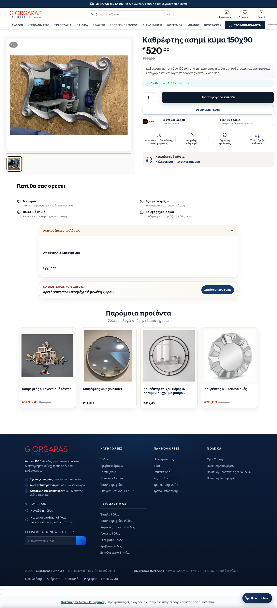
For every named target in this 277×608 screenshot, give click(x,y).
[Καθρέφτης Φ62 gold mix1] (108, 355)
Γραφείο (99, 25)
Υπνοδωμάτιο (38, 25)
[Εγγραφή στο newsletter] (81, 540)
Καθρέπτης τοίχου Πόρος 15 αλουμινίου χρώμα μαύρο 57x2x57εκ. (164, 391)
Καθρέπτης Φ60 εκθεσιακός (225, 389)
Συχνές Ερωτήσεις (166, 478)
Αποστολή (71, 579)
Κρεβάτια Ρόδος (111, 546)
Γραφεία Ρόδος (110, 533)
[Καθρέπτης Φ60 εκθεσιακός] (229, 355)
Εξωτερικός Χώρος (124, 25)
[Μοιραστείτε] (3, 589)
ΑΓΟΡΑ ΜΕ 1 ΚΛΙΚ (208, 110)
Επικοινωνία (162, 472)
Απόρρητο (53, 579)
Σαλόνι (17, 25)
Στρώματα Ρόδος (111, 540)
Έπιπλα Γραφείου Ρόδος (116, 521)
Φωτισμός (175, 25)
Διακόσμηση (152, 25)
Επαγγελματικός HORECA (117, 491)
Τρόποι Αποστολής (166, 491)
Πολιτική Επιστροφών (221, 478)
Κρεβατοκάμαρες (111, 466)
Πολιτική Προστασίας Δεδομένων (229, 472)
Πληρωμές (90, 579)
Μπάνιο (193, 25)
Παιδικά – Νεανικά (112, 478)
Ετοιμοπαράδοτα (247, 25)
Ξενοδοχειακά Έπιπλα (115, 552)
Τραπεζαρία (63, 25)
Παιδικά (82, 25)
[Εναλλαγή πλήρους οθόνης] (1, 589)
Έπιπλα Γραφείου (111, 485)
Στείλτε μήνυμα (188, 162)
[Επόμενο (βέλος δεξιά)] (1, 594)
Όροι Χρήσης (215, 459)
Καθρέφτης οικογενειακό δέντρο (46, 389)
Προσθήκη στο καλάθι (218, 97)
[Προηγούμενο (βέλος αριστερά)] (0, 594)
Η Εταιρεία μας (164, 459)
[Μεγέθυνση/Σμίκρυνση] (0, 589)
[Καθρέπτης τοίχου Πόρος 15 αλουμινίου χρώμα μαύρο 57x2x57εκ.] (169, 355)
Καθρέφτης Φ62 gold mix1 (102, 389)
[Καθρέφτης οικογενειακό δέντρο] (47, 355)
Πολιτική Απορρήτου (221, 466)
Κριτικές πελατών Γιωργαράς (83, 602)
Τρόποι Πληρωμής (166, 485)
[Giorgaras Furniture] (25, 14)
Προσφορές (212, 25)
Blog (157, 466)
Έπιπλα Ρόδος (109, 514)
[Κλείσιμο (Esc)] (4, 589)
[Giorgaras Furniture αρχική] (55, 451)
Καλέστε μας (164, 162)
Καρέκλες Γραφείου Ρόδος (117, 527)
